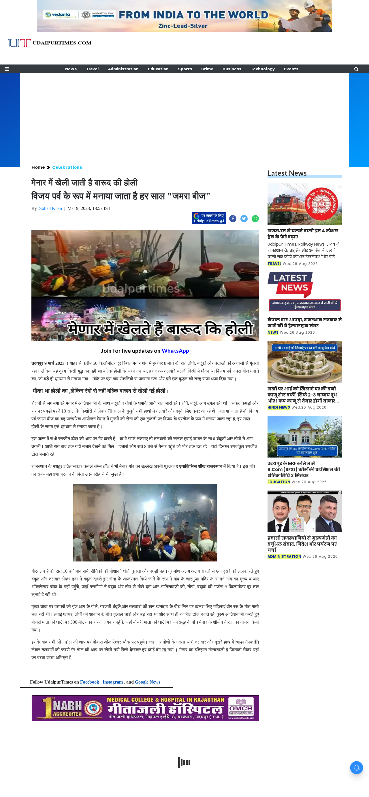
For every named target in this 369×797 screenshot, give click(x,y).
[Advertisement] (184, 113)
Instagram (113, 682)
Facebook (89, 682)
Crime (207, 69)
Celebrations (67, 167)
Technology (263, 69)
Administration (123, 69)
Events (291, 69)
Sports (185, 69)
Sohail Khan (50, 208)
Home (38, 167)
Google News (147, 682)
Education (158, 69)
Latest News (287, 173)
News (71, 69)
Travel (92, 69)
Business (232, 69)
